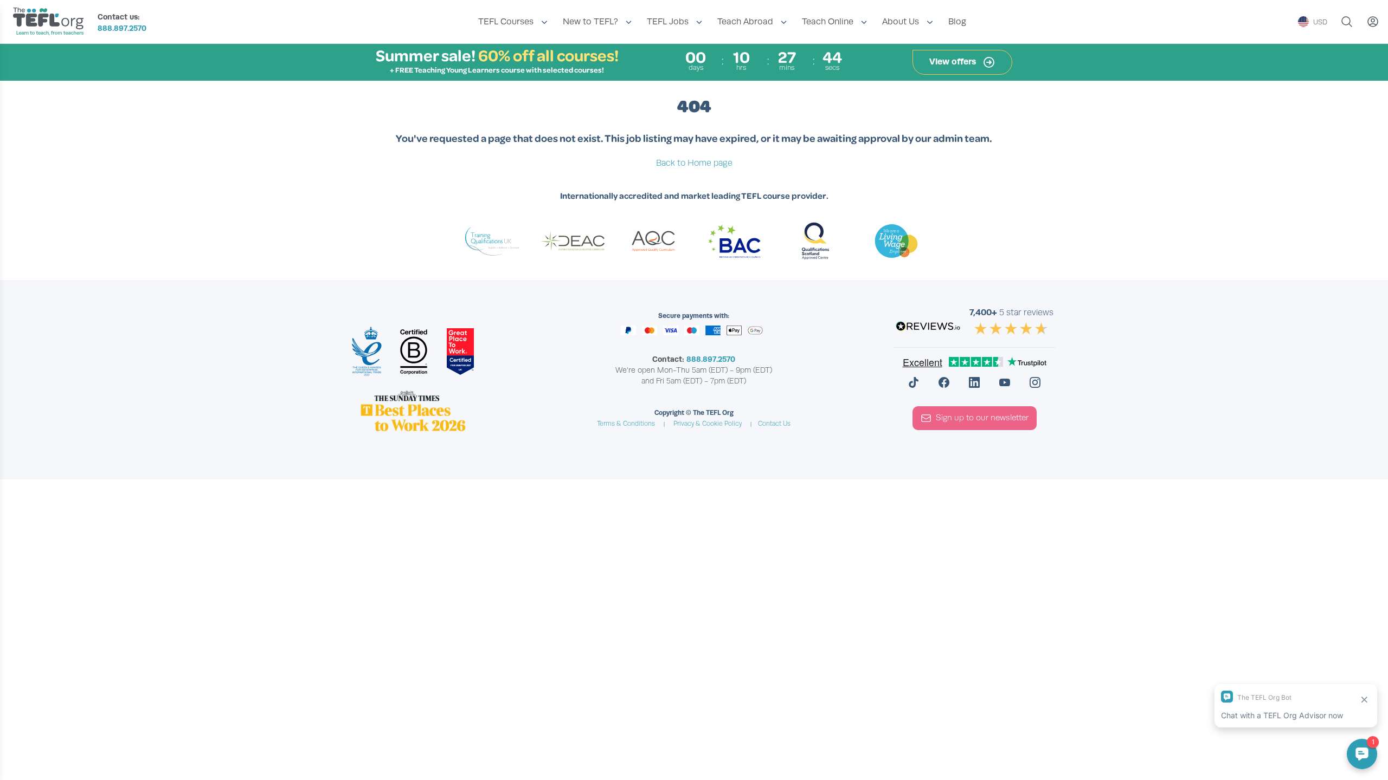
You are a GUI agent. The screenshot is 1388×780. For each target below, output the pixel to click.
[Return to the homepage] (51, 22)
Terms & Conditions (626, 423)
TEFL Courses (506, 22)
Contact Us (774, 423)
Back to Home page (694, 163)
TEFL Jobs (668, 22)
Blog (957, 22)
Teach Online (827, 22)
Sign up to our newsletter (982, 417)
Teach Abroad (745, 22)
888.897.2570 (122, 28)
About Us (900, 22)
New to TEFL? (590, 22)
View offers (953, 61)
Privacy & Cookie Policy (707, 423)
